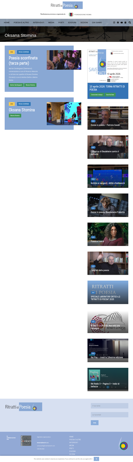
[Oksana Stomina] (43, 113)
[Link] (107, 293)
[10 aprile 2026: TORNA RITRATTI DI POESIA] (107, 74)
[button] (65, 22)
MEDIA (71, 445)
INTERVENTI (73, 442)
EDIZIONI (72, 451)
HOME (71, 436)
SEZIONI (72, 454)
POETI (71, 448)
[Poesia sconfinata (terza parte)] (43, 69)
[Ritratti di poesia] (66, 5)
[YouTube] (122, 22)
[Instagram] (114, 22)
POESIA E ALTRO (75, 439)
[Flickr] (125, 22)
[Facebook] (118, 22)
